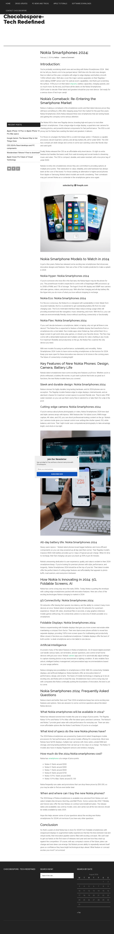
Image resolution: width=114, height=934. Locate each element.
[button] (57, 459)
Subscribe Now (57, 474)
